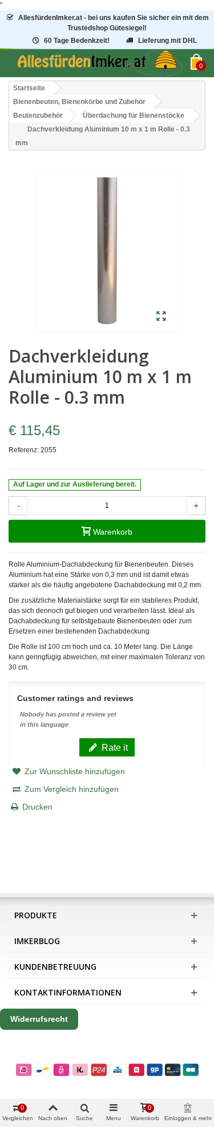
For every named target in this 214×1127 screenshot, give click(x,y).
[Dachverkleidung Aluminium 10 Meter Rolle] (161, 317)
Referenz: (24, 450)
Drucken (37, 806)
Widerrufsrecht (39, 1019)
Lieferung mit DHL (167, 41)
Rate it (113, 747)
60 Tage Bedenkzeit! (77, 41)
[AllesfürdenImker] (100, 63)
